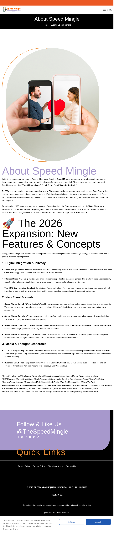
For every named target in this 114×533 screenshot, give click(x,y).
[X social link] (22, 437)
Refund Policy (39, 466)
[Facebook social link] (18, 437)
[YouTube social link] (30, 437)
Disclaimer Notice (55, 466)
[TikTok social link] (38, 437)
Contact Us (71, 466)
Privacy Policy (24, 466)
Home (46, 25)
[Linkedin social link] (34, 437)
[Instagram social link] (26, 437)
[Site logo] (11, 9)
